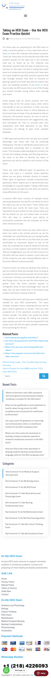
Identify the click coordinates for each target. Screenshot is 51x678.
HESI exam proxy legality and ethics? (21, 337)
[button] (25, 15)
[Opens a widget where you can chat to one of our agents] (41, 673)
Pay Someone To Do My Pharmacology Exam (25, 518)
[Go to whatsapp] (6, 670)
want (37, 84)
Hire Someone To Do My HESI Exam (24, 38)
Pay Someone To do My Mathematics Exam (24, 511)
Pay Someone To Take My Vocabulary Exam (24, 533)
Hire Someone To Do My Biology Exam (22, 481)
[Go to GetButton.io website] (6, 675)
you (8, 53)
